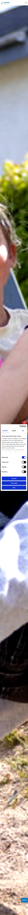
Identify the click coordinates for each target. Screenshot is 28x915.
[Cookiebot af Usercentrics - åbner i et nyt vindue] (19, 426)
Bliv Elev (24, 900)
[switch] (24, 462)
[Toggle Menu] (26, 2)
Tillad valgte (14, 483)
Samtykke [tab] (5, 430)
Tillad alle (14, 478)
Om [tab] (23, 430)
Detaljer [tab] (14, 430)
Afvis (14, 487)
